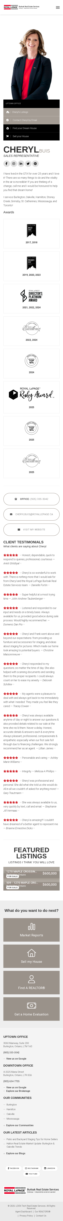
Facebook (14, 1162)
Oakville (11, 1108)
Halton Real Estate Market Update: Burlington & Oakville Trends (31, 1139)
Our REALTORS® (42, 1206)
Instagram (33, 1162)
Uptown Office (13, 1031)
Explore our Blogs (15, 1147)
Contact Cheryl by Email (24, 120)
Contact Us (41, 1210)
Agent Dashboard (23, 1206)
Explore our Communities (19, 1119)
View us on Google (16, 1053)
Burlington (12, 1098)
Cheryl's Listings (20, 112)
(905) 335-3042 (34, 499)
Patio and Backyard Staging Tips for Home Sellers (32, 1133)
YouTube (33, 1168)
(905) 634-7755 (11, 1075)
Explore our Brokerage (18, 1085)
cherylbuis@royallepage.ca (34, 514)
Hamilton (11, 1103)
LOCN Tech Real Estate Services (31, 1200)
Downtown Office (14, 1059)
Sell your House (20, 136)
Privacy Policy (26, 1210)
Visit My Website (34, 530)
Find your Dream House (24, 128)
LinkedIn (51, 1162)
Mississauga (13, 1112)
